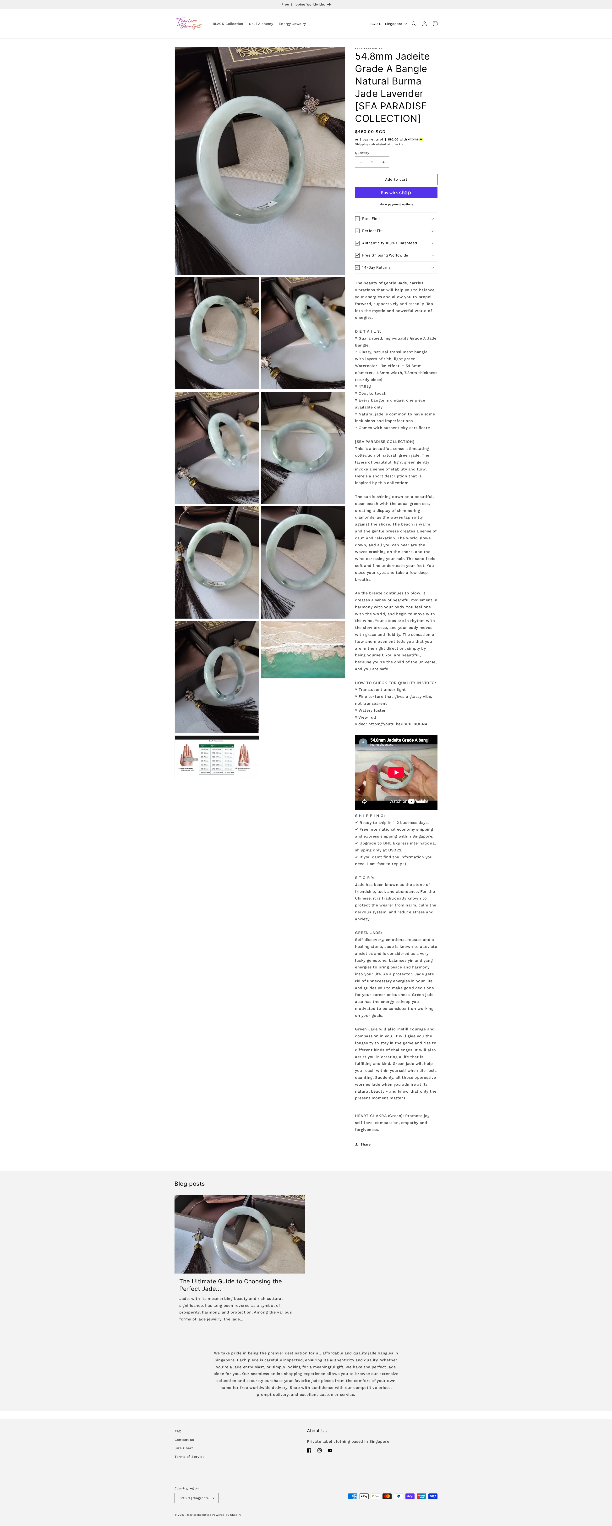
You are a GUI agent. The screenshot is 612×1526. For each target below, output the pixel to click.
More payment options (396, 204)
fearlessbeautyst (199, 1514)
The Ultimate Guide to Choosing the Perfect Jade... (230, 1285)
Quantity (362, 153)
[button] (414, 23)
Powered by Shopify (226, 1514)
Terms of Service (190, 1457)
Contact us (184, 1440)
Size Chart (184, 1448)
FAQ (178, 1431)
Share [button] (366, 1144)
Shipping (361, 144)
